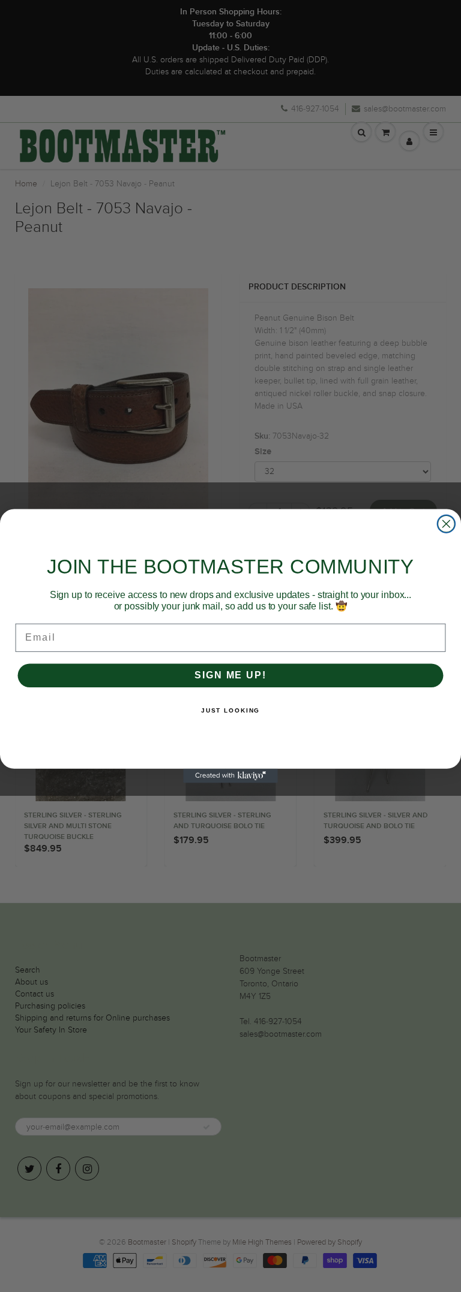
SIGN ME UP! (230, 675)
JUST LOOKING (230, 710)
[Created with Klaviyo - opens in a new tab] (230, 776)
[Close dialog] (447, 524)
